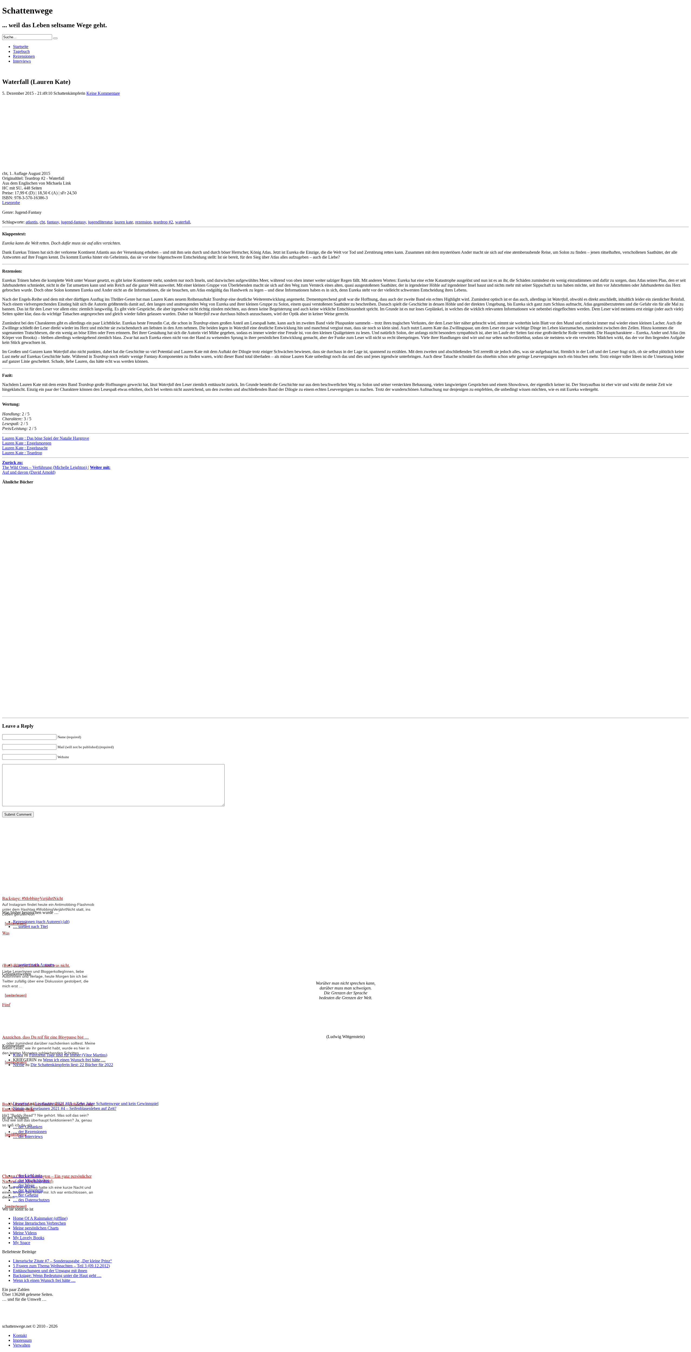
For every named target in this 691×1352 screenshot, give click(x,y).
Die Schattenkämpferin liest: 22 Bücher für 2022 (72, 1064)
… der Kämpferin (28, 1190)
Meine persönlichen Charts (36, 1228)
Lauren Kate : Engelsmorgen (26, 443)
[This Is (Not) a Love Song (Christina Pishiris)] (18, 614)
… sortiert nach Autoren (33, 965)
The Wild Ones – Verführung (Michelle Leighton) (45, 465)
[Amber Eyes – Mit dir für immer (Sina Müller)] (18, 570)
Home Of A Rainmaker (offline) (40, 1218)
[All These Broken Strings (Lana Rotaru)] (18, 659)
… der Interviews (28, 1136)
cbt (42, 222)
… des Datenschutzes (31, 1200)
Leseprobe (11, 202)
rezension (143, 222)
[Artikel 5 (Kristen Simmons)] (18, 526)
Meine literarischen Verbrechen (39, 1223)
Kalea (18, 1055)
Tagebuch (21, 51)
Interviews (22, 61)
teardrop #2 (163, 222)
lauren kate (123, 222)
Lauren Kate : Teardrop (22, 452)
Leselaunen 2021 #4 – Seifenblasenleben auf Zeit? (73, 1108)
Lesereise (21, 1103)
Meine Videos (25, 1233)
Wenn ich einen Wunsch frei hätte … (74, 1060)
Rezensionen (24, 56)
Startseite (20, 46)
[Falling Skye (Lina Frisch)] (18, 703)
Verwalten (21, 1345)
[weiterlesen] (15, 995)
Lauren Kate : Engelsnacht (25, 448)
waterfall (182, 222)
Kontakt (20, 1335)
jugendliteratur (100, 222)
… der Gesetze (25, 1195)
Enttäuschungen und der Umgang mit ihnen (50, 1270)
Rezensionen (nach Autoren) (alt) (41, 921)
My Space (21, 1242)
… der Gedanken (27, 1126)
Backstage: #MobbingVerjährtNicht (32, 898)
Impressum (22, 1340)
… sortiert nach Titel (30, 926)
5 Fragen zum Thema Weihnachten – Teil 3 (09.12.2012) (61, 1265)
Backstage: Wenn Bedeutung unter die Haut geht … (57, 1275)
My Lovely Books (28, 1237)
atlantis (32, 222)
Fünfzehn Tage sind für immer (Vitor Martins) (68, 1055)
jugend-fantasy (73, 222)
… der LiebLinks (27, 1175)
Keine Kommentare (103, 93)
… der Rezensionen (30, 1131)
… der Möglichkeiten (31, 1180)
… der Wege (24, 1185)
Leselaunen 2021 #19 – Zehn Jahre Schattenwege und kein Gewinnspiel (96, 1103)
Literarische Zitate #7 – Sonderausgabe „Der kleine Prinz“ (62, 1261)
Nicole (18, 1064)
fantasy (53, 222)
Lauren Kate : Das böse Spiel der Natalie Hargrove (45, 438)
